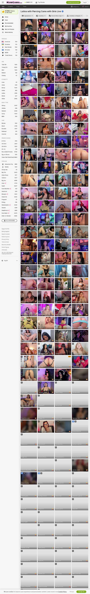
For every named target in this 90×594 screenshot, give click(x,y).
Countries (41, 15)
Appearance (27, 15)
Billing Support (5, 231)
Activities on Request (74, 15)
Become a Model (6, 244)
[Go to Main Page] (14, 2)
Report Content (5, 234)
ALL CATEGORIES (10, 220)
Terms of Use (5, 242)
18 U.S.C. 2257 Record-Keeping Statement (7, 253)
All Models (4, 250)
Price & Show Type (56, 15)
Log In (85, 2)
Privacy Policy (5, 239)
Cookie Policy (62, 591)
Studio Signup (5, 247)
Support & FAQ (5, 228)
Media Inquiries (5, 236)
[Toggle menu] (3, 2)
